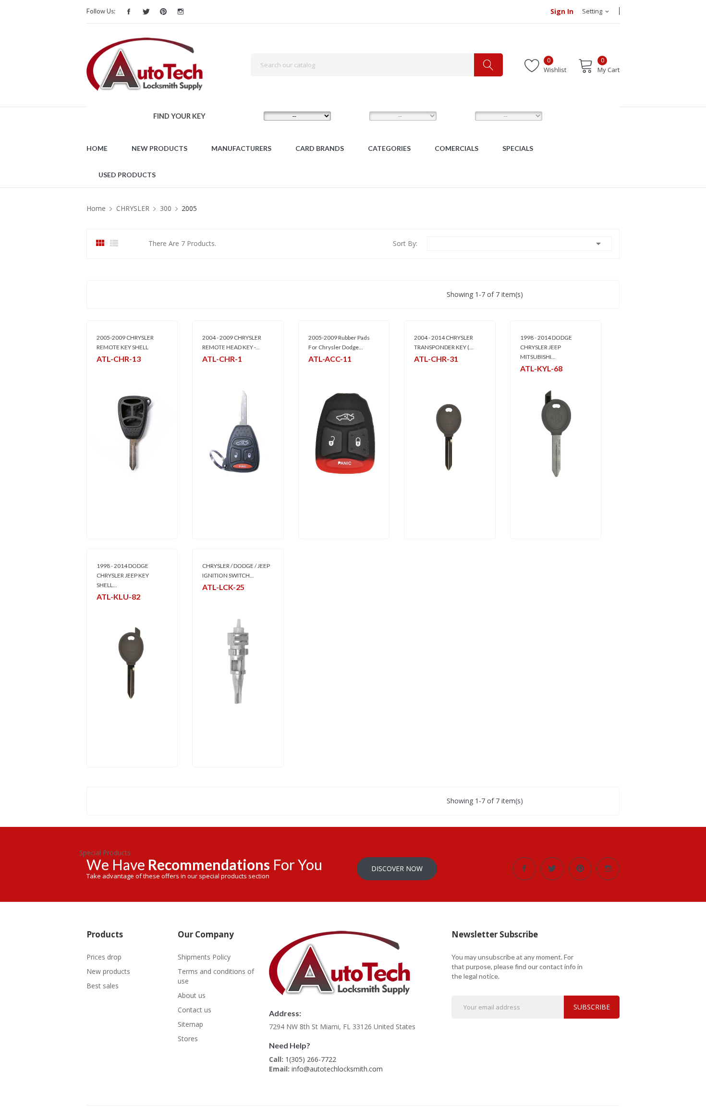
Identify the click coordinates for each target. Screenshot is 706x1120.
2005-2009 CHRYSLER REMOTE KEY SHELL (125, 342)
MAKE (247, 115)
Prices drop (104, 956)
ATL (102, 371)
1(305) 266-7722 (310, 1059)
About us (192, 995)
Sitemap (190, 1024)
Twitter (146, 11)
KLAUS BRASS (114, 609)
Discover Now (397, 868)
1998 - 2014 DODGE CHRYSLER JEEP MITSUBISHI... (546, 347)
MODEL (355, 115)
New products (108, 971)
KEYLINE (530, 381)
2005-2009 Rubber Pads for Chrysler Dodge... (339, 342)
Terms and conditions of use (216, 976)
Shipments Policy (204, 956)
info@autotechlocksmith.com (337, 1068)
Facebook (129, 11)
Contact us (194, 1009)
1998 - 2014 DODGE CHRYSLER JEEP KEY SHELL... (123, 575)
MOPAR (212, 371)
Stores (188, 1038)
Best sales (102, 985)
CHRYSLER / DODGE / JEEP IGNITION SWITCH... (236, 570)
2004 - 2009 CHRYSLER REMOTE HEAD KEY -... (231, 342)
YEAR (457, 115)
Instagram (180, 11)
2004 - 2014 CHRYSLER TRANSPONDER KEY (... (444, 342)
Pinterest (163, 11)
